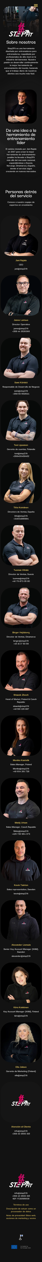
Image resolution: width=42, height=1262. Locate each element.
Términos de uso (21, 1204)
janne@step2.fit (21, 328)
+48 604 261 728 (21, 771)
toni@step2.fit (21, 453)
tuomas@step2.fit (21, 578)
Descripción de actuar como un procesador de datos (21, 1210)
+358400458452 (21, 456)
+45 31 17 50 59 (21, 643)
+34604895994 (21, 518)
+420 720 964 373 (21, 833)
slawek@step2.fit (21, 706)
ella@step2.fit (21, 1075)
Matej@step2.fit (21, 831)
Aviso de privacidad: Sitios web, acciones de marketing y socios (21, 1216)
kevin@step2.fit (21, 893)
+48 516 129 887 (21, 708)
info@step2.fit (21, 1130)
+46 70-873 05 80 (21, 581)
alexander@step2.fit (21, 955)
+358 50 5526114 (21, 393)
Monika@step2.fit (21, 768)
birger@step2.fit (21, 640)
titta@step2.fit (21, 515)
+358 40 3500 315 (21, 1133)
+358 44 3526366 (21, 331)
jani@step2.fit (21, 268)
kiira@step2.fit (21, 1015)
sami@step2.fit (21, 390)
